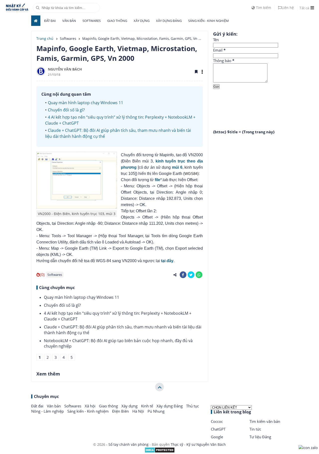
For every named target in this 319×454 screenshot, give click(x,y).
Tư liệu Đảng (260, 436)
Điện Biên (121, 411)
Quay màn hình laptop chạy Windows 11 (85, 102)
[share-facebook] (183, 274)
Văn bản (69, 20)
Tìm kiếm (263, 7)
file (157, 180)
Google (217, 436)
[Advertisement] (250, 105)
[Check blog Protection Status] (160, 451)
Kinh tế (147, 405)
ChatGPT (218, 429)
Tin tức (255, 429)
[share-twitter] (191, 274)
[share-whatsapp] (199, 274)
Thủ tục (192, 405)
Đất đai (50, 20)
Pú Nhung (156, 411)
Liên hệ (288, 7)
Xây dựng (142, 20)
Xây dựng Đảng (169, 20)
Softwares (91, 20)
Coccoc (217, 421)
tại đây (167, 261)
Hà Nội (138, 411)
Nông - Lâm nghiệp (48, 411)
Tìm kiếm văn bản (264, 421)
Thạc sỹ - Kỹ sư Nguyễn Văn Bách (198, 444)
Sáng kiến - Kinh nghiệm (208, 20)
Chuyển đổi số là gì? (66, 110)
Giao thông (117, 20)
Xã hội (90, 405)
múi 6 (177, 167)
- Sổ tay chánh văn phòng (127, 444)
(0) (42, 274)
